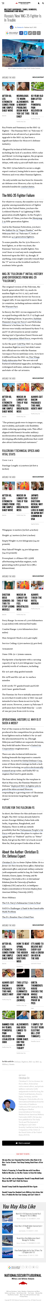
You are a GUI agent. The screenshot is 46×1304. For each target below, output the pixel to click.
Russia (11, 1064)
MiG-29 (32, 1062)
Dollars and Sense (10, 1293)
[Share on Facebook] (21, 33)
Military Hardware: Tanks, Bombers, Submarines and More (23, 1291)
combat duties (27, 186)
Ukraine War (38, 1293)
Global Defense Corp (32, 760)
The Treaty (31, 1293)
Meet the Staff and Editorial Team (29, 1295)
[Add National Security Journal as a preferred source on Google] (12, 33)
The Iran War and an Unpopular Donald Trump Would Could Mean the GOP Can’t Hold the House (23, 1179)
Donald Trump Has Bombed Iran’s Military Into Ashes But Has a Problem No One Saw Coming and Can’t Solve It (22, 1193)
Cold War (21, 344)
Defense (17, 1062)
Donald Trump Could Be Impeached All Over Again (19, 1186)
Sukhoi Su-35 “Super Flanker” (19, 230)
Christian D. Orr (9, 862)
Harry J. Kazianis (21, 1218)
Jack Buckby (22, 1231)
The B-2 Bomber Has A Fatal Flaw (18, 917)
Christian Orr (20, 27)
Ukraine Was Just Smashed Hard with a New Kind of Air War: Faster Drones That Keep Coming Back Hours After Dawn (22, 1162)
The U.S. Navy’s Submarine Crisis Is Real (21, 903)
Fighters (25, 1062)
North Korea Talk (21, 1293)
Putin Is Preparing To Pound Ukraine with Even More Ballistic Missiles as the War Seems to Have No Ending (22, 1171)
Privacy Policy (23, 1296)
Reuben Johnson (23, 1255)
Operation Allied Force (19, 338)
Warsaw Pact (11, 306)
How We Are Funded (13, 1295)
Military (5, 1064)
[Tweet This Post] (25, 33)
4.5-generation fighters (23, 236)
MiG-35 (38, 1062)
